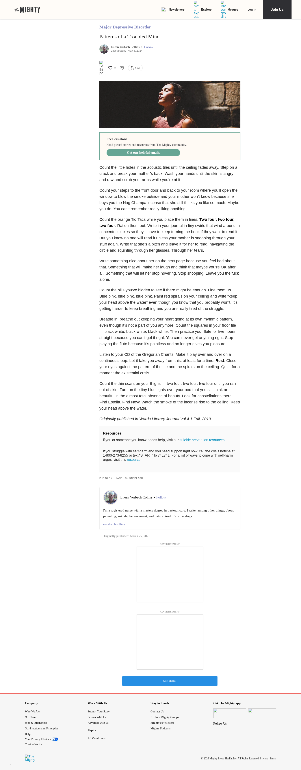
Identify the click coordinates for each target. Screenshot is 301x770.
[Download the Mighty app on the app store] (229, 713)
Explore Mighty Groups (164, 717)
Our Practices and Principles (41, 728)
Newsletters (176, 9)
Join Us (277, 9)
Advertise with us (98, 722)
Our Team (30, 717)
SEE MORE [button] (169, 680)
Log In (251, 9)
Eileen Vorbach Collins (125, 47)
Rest (220, 360)
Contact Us (157, 711)
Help (28, 734)
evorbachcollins (114, 524)
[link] (27, 9)
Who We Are (32, 711)
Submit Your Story (99, 711)
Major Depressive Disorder (125, 26)
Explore (206, 9)
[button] (148, 47)
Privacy (264, 758)
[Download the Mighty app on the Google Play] (264, 713)
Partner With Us (97, 717)
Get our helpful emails (143, 152)
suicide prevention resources (202, 440)
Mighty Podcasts (160, 728)
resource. (134, 459)
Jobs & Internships (36, 722)
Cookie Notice (33, 744)
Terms (273, 758)
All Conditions (97, 738)
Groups (233, 9)
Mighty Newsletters (162, 722)
